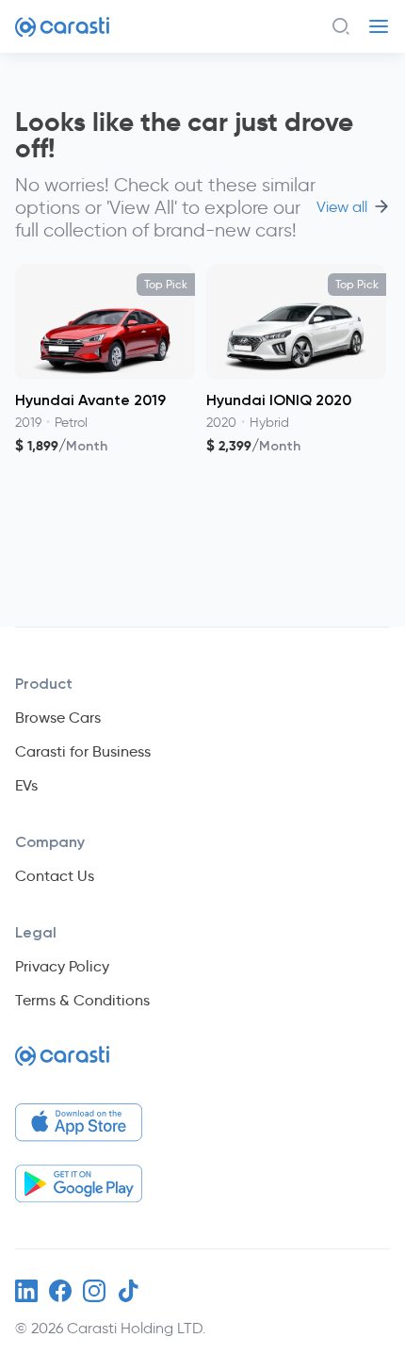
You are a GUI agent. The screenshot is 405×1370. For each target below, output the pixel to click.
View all (341, 207)
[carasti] (62, 1063)
